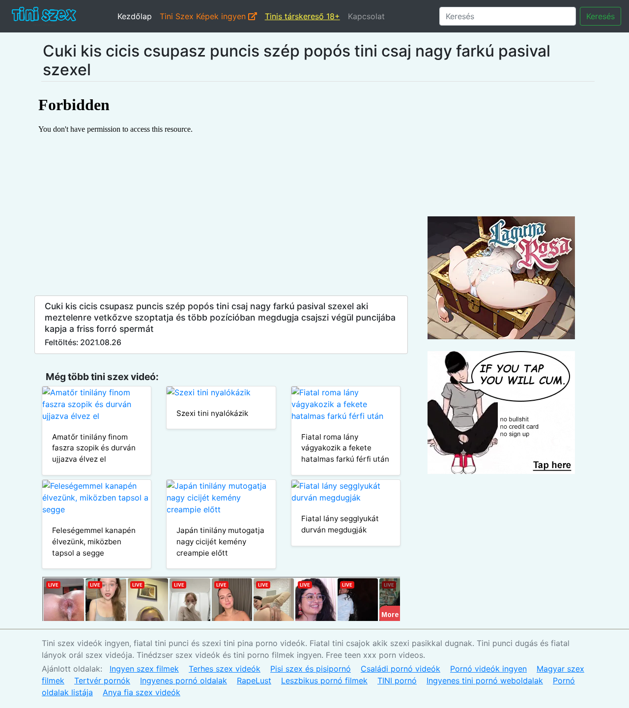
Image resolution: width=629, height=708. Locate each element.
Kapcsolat (366, 16)
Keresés (600, 16)
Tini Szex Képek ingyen (204, 16)
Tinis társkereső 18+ (302, 16)
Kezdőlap (134, 16)
